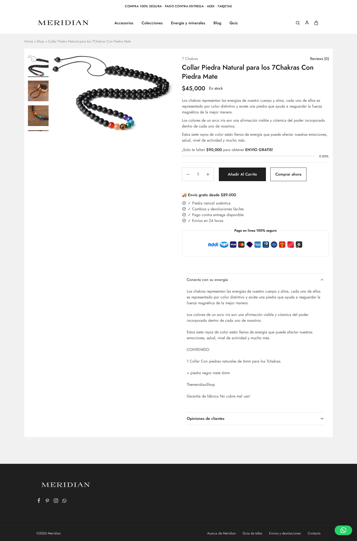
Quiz (234, 23)
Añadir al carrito (242, 174)
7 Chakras (190, 58)
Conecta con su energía (207, 279)
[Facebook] (39, 501)
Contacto (314, 533)
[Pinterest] (47, 501)
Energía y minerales (188, 23)
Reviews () (319, 58)
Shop (40, 41)
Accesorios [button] (123, 23)
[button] (343, 530)
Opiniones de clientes (205, 418)
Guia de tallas (252, 533)
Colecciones (152, 23)
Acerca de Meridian (221, 533)
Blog (217, 23)
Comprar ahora (288, 174)
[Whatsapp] (64, 501)
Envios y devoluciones (285, 533)
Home (28, 41)
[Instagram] (56, 501)
